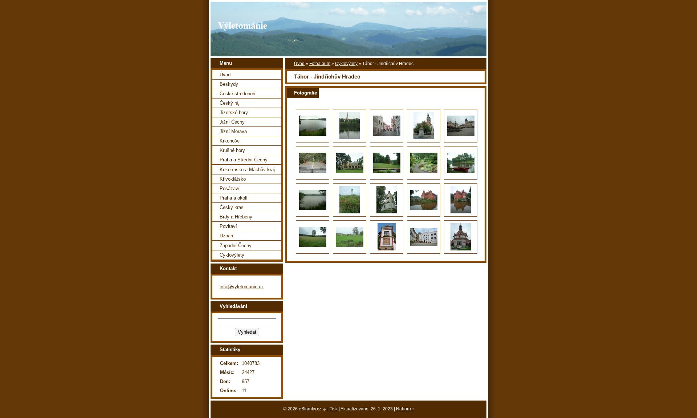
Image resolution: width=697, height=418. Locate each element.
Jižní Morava (233, 131)
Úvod (299, 63)
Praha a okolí (234, 198)
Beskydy (229, 84)
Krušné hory (232, 150)
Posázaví (230, 188)
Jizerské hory (234, 112)
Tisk (334, 409)
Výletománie (242, 25)
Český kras (232, 207)
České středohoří (238, 93)
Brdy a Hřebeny (236, 217)
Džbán (226, 235)
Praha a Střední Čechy (244, 159)
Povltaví (228, 226)
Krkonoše (230, 141)
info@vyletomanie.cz (242, 286)
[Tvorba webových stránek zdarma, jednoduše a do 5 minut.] (324, 409)
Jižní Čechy (232, 122)
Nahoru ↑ (405, 409)
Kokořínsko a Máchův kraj (247, 169)
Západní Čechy (236, 245)
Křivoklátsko (233, 179)
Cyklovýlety (346, 63)
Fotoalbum (319, 63)
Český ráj (230, 103)
